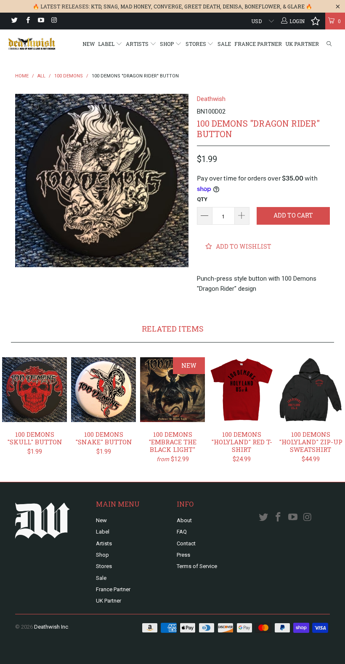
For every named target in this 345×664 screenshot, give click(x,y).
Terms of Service (197, 566)
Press (183, 555)
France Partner (258, 43)
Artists (138, 43)
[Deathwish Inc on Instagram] (53, 21)
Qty (202, 199)
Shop (167, 43)
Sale (224, 43)
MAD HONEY (135, 6)
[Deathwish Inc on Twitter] (14, 21)
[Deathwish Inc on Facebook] (27, 21)
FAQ (182, 532)
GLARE (296, 6)
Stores (196, 43)
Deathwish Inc (51, 627)
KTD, (96, 6)
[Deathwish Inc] (31, 43)
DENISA (232, 6)
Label (107, 43)
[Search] (329, 44)
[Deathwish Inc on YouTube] (40, 21)
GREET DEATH (202, 6)
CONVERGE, (168, 6)
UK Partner (302, 43)
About (184, 520)
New (88, 43)
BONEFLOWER (262, 6)
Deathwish (211, 99)
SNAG (111, 6)
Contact (186, 543)
